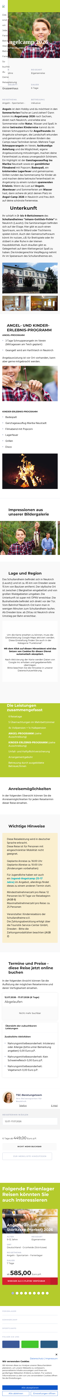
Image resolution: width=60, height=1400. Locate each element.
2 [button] (17, 1293)
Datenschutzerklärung (30, 670)
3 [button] (21, 1293)
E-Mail (54, 1105)
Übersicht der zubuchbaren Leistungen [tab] (21, 1027)
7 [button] (38, 1293)
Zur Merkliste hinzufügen (30, 1156)
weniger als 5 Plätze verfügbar (26, 1281)
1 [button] (12, 1293)
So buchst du (6, 66)
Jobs (4, 30)
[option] (30, 1247)
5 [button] (30, 1293)
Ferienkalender (10, 56)
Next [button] (52, 1293)
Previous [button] (7, 1293)
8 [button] (43, 1293)
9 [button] (47, 1293)
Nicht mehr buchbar (30, 1146)
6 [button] (34, 1293)
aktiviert (41, 637)
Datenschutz (37, 1358)
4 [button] (25, 1293)
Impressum (51, 1358)
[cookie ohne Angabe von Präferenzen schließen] (56, 1354)
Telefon (23, 1105)
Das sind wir (4, 20)
